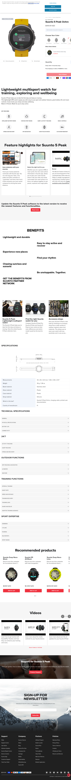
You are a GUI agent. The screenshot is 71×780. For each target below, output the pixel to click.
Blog (19, 745)
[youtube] (57, 772)
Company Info (21, 751)
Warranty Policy (56, 740)
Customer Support (5, 759)
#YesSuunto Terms (57, 751)
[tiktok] (61, 772)
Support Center (5, 742)
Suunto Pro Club (22, 748)
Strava (37, 748)
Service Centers (5, 753)
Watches (50, 17)
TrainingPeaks (39, 751)
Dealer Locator (39, 742)
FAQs (2, 740)
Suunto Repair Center (6, 751)
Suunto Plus (38, 745)
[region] (35, 6)
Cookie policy (30, 3)
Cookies (55, 748)
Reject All (53, 6)
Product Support (35, 672)
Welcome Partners (40, 756)
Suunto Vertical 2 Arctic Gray (60, 51)
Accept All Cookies (53, 10)
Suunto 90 (21, 764)
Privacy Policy (56, 742)
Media (19, 756)
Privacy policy (36, 3)
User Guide (4, 745)
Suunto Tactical (22, 740)
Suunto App (4, 756)
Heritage (20, 753)
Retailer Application (40, 762)
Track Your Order (5, 762)
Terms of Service (57, 745)
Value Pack (38, 753)
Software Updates (5, 748)
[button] (33, 196)
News (19, 742)
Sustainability (21, 759)
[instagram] (46, 772)
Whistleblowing (22, 762)
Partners (37, 759)
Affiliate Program (40, 740)
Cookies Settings (53, 3)
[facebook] (50, 772)
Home (46, 17)
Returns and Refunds (58, 753)
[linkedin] (65, 772)
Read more (35, 210)
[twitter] (54, 772)
